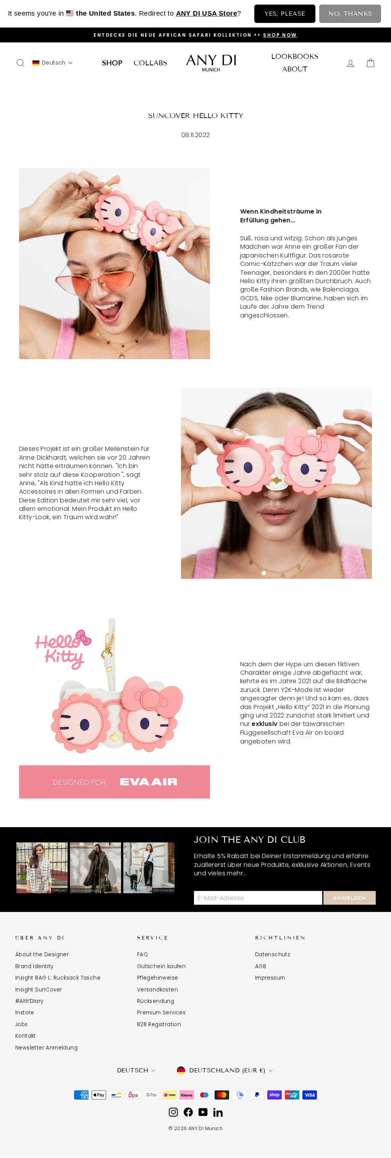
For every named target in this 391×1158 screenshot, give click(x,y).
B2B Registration (159, 1024)
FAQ (142, 954)
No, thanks (350, 13)
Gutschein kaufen (161, 966)
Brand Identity (34, 966)
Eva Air (302, 733)
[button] (53, 63)
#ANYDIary (29, 1001)
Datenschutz (272, 954)
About (294, 69)
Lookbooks (294, 56)
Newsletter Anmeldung (46, 1047)
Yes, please (285, 13)
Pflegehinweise (157, 977)
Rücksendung (155, 1001)
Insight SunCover (38, 989)
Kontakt (25, 1036)
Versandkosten (157, 989)
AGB (260, 966)
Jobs (21, 1024)
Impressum (270, 977)
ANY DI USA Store (206, 13)
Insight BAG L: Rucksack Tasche (57, 977)
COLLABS (150, 63)
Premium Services (161, 1012)
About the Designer (42, 954)
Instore (24, 1012)
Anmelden (349, 898)
